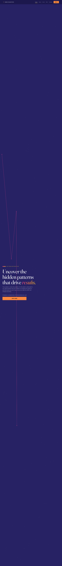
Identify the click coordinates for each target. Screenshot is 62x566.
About (40, 2)
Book (44, 2)
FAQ (47, 2)
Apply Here (14, 298)
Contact (50, 2)
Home (36, 2)
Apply (56, 2)
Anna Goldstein (9, 2)
